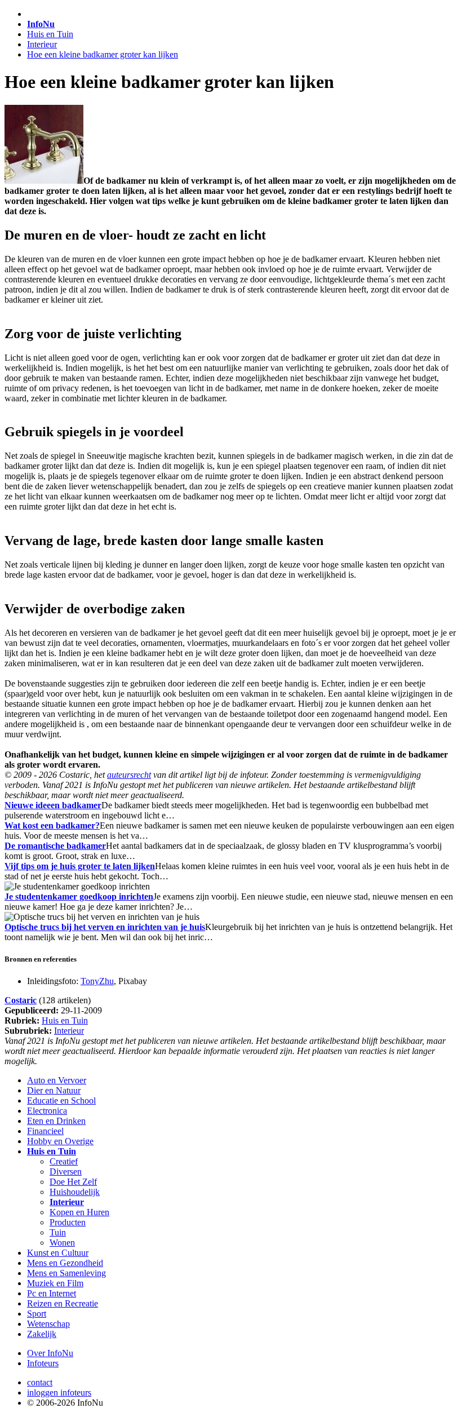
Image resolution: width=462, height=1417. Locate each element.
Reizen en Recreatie (62, 1303)
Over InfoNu (50, 1353)
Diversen (66, 1171)
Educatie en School (61, 1100)
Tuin (58, 1232)
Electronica (47, 1110)
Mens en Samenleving (66, 1273)
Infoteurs (43, 1363)
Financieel (45, 1131)
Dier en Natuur (54, 1090)
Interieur (42, 44)
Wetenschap (48, 1324)
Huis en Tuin (50, 34)
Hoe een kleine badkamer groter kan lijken (102, 54)
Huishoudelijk (75, 1192)
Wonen (62, 1242)
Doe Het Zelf (73, 1181)
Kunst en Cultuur (57, 1252)
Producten (68, 1222)
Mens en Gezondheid (65, 1263)
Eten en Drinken (56, 1121)
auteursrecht (129, 775)
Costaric (21, 1000)
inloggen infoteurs (59, 1392)
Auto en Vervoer (56, 1080)
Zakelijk (41, 1334)
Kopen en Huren (79, 1212)
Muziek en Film (55, 1283)
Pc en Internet (51, 1293)
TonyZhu (97, 981)
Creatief (64, 1161)
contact (39, 1382)
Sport (36, 1313)
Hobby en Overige (60, 1141)
